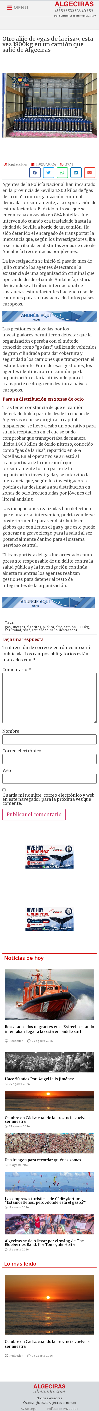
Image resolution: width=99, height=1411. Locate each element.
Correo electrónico (21, 751)
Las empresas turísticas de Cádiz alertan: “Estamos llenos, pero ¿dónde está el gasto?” (45, 1201)
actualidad (40, 630)
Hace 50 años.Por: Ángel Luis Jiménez (39, 1079)
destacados (68, 630)
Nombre (10, 731)
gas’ (8, 627)
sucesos (18, 627)
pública (48, 627)
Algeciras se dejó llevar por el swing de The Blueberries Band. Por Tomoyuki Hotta (44, 1243)
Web (6, 771)
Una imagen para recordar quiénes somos (43, 1160)
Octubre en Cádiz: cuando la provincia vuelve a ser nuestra (47, 1120)
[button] (35, 172)
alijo (59, 627)
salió (53, 630)
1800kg (83, 627)
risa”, (26, 630)
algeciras (33, 627)
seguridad (13, 630)
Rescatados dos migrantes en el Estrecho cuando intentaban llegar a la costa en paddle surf (49, 1029)
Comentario (16, 670)
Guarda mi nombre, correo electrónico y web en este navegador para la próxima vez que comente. (48, 799)
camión (70, 627)
